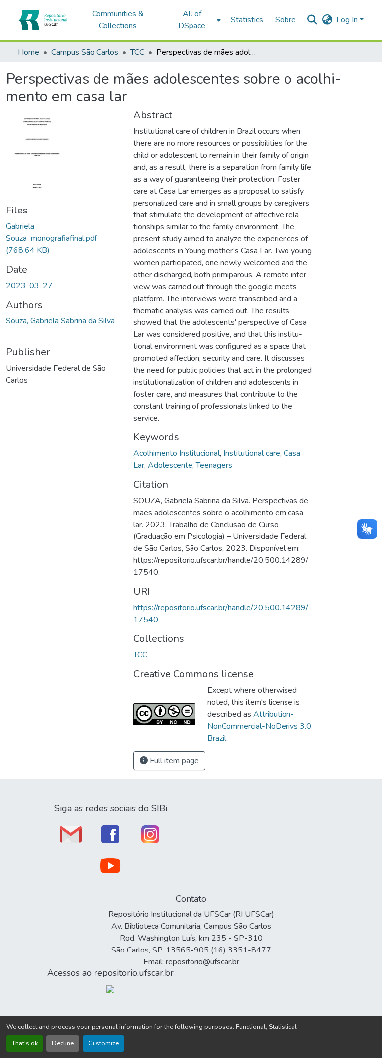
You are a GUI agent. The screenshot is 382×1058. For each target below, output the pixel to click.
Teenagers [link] (214, 465)
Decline (63, 1043)
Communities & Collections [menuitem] (118, 19)
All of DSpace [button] (191, 19)
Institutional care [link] (251, 453)
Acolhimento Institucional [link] (176, 453)
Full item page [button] (173, 760)
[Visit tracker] (110, 988)
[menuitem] (195, 20)
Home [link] (28, 52)
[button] (42, 20)
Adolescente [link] (170, 465)
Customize (103, 1043)
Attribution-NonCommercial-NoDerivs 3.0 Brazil (259, 726)
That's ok (25, 1043)
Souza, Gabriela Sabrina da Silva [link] (60, 321)
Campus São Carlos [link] (84, 52)
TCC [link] (137, 52)
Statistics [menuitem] (247, 19)
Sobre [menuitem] (285, 19)
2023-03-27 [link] (29, 285)
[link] (63, 238)
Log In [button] (348, 19)
